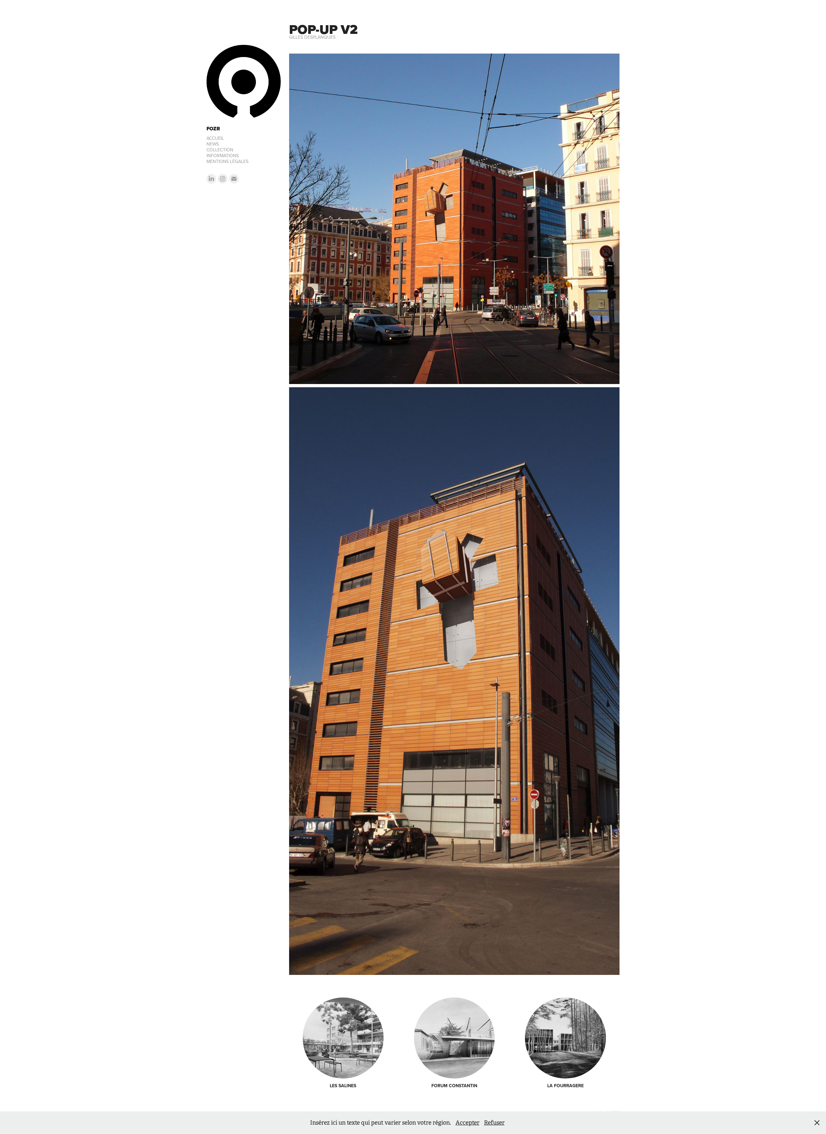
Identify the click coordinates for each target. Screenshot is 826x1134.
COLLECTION (219, 150)
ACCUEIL (215, 138)
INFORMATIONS (222, 155)
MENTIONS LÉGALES (227, 161)
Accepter (467, 1122)
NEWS (212, 144)
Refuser (494, 1122)
